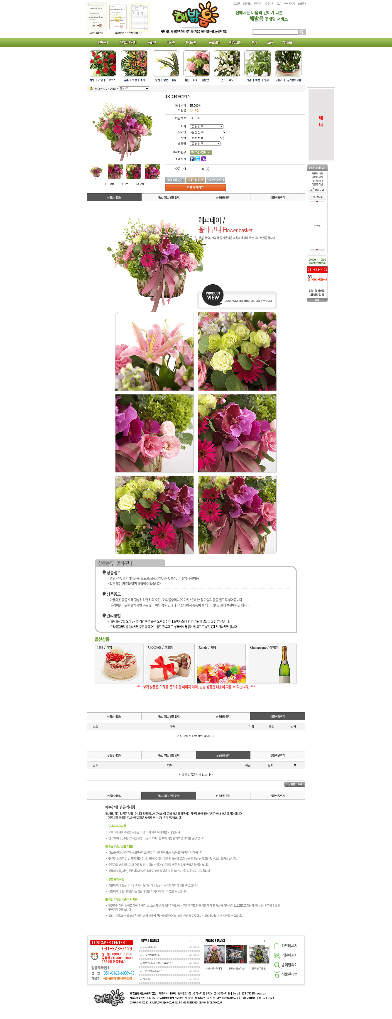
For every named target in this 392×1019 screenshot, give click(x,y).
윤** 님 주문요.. (259, 968)
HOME (112, 88)
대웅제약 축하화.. (214, 968)
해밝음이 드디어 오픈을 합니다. (158, 963)
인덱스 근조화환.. (236, 968)
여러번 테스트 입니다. (153, 971)
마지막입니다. (150, 947)
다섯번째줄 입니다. (152, 955)
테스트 (146, 978)
